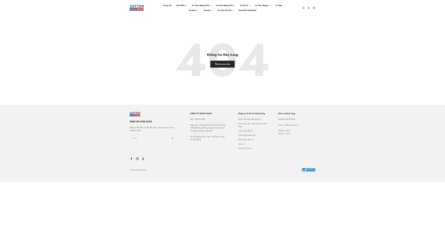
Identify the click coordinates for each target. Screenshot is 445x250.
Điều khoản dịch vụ (246, 139)
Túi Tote (278, 5)
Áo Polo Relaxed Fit (224, 5)
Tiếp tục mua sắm (222, 64)
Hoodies (207, 10)
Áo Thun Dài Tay (225, 10)
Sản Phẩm (180, 5)
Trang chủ (167, 5)
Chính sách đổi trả (245, 131)
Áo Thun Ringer (262, 5)
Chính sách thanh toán (246, 135)
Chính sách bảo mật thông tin (249, 119)
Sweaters (193, 10)
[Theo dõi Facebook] (131, 158)
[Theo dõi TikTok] (143, 158)
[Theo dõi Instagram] (137, 158)
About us (241, 144)
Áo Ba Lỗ (244, 5)
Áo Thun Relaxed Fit (200, 5)
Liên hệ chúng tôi (245, 148)
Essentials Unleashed (247, 10)
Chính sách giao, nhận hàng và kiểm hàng (252, 125)
